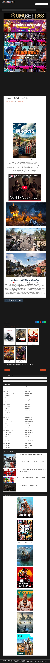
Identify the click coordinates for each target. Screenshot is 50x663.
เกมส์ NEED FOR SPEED (29, 441)
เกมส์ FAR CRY (32, 92)
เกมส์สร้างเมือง (28, 419)
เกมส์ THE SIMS (6, 447)
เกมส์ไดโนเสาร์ (6, 395)
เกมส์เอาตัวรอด (22, 92)
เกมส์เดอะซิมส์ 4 (28, 393)
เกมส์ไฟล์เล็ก (28, 404)
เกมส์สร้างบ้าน (6, 419)
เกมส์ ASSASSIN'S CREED (8, 430)
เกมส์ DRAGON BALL (7, 434)
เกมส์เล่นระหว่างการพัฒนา (31, 413)
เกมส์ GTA (27, 436)
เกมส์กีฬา (27, 389)
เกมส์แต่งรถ (6, 397)
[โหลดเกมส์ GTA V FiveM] (25, 540)
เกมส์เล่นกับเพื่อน (7, 413)
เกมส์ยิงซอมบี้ (28, 408)
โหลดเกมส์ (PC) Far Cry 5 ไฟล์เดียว (17, 98)
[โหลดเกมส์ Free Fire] (25, 518)
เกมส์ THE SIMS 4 (28, 447)
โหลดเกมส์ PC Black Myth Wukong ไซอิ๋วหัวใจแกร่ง (27, 485)
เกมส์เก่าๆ (5, 391)
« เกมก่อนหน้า (7, 369)
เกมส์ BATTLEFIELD (28, 430)
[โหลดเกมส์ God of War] (25, 565)
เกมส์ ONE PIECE (6, 443)
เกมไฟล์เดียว (6, 389)
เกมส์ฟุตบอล (28, 402)
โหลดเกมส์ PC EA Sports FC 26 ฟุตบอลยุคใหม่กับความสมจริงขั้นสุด (31, 462)
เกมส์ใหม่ (5, 423)
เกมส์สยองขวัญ (28, 417)
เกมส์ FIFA (5, 436)
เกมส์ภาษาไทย (6, 406)
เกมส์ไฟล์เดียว (6, 404)
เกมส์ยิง (13, 92)
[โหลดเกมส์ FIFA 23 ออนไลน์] (25, 543)
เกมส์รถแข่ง (27, 410)
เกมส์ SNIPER (6, 445)
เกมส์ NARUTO (6, 441)
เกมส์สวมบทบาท (29, 421)
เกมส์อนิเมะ (27, 423)
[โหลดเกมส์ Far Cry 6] (25, 610)
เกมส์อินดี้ (5, 426)
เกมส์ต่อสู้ (27, 395)
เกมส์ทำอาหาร (6, 400)
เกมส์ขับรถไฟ (28, 391)
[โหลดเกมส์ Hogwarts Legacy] (25, 632)
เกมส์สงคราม (17, 92)
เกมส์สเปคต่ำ (6, 417)
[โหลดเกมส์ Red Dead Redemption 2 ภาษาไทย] (25, 587)
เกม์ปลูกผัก (27, 387)
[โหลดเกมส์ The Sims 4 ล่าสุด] (25, 655)
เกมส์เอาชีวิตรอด (29, 426)
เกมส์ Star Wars (28, 445)
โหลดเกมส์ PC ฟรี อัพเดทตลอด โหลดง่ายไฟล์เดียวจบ (16, 660)
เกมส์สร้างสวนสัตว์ (7, 421)
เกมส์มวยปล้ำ (28, 406)
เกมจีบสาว (5, 387)
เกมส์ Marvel (27, 439)
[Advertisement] (27, 82)
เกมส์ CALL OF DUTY (7, 432)
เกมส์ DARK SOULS (29, 432)
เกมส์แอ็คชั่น (28, 92)
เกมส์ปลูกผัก (28, 400)
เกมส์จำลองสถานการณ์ (8, 393)
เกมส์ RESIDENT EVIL (29, 443)
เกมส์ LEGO (5, 439)
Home (5, 92)
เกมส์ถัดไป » (43, 369)
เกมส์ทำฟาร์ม (28, 397)
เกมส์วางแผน (6, 415)
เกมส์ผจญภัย (9, 92)
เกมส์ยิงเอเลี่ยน (6, 410)
